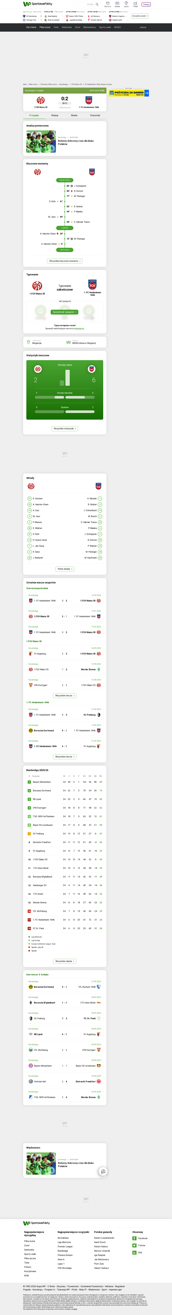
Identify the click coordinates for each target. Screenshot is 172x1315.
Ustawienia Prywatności (92, 1286)
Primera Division (65, 1255)
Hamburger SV (39, 885)
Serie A (61, 1259)
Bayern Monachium (42, 782)
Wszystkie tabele (64, 961)
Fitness (27, 1267)
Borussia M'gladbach (42, 876)
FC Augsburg (39, 851)
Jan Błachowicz (101, 1259)
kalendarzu (79, 328)
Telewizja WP (63, 1289)
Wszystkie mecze (64, 695)
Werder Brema (39, 902)
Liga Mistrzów (64, 1242)
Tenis (56, 27)
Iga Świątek (99, 1255)
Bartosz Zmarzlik (102, 1251)
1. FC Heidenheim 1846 (44, 920)
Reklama (109, 1286)
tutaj (75, 1309)
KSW (26, 1275)
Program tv (49, 1289)
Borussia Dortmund (42, 790)
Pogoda (27, 1289)
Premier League (65, 1246)
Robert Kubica (101, 1246)
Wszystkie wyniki (139, 16)
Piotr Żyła (99, 1264)
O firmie (51, 1286)
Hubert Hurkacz (101, 1268)
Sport (104, 1289)
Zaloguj (146, 4)
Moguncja (36, 343)
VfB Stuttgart (39, 808)
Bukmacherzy (89, 27)
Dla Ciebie (31, 27)
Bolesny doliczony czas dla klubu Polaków (76, 142)
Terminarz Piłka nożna (48, 84)
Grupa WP (41, 1286)
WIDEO (117, 27)
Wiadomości (94, 1289)
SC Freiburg (38, 833)
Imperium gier (115, 1289)
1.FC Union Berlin (41, 868)
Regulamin (120, 1286)
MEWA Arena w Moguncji (84, 343)
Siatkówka (67, 27)
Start (25, 84)
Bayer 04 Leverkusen (43, 825)
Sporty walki (105, 27)
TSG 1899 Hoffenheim (43, 816)
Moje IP (83, 1289)
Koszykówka (30, 1271)
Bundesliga (64, 84)
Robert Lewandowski (104, 1238)
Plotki (74, 1289)
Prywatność (73, 1286)
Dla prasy (61, 1286)
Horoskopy (37, 1289)
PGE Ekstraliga (64, 1268)
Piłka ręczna (30, 1258)
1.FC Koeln (38, 894)
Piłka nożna (45, 27)
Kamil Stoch (100, 1242)
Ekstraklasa (63, 1238)
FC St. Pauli (38, 928)
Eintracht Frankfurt (42, 842)
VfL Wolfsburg (40, 911)
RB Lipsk (37, 799)
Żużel (77, 27)
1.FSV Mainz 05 (40, 859)
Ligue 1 (61, 1264)
